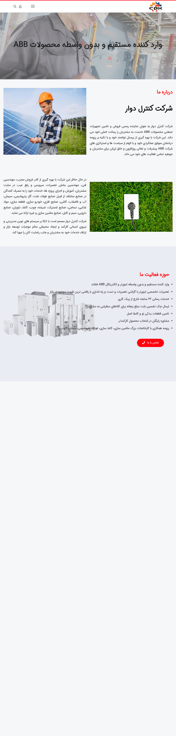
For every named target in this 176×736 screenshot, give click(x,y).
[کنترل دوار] (156, 7)
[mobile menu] (33, 6)
